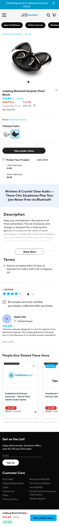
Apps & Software (12, 24)
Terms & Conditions (40, 483)
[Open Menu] (5, 15)
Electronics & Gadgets (12, 33)
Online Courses (35, 24)
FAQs (5, 495)
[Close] (53, 3)
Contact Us (8, 491)
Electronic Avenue (17, 119)
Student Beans (37, 498)
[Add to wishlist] (56, 90)
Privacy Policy (10, 499)
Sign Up (11, 462)
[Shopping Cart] (54, 15)
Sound (28, 33)
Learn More (42, 159)
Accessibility (36, 487)
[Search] (48, 15)
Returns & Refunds (39, 479)
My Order (7, 479)
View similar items (24, 150)
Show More (29, 251)
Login (5, 487)
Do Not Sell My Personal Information (42, 492)
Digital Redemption (13, 483)
